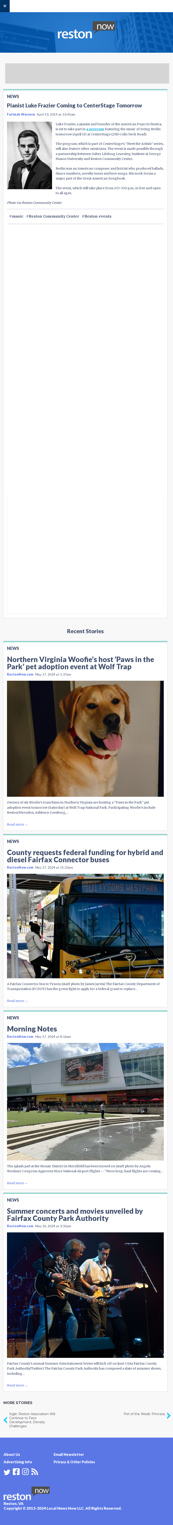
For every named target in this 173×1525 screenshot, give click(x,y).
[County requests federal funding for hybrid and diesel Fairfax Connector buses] (85, 926)
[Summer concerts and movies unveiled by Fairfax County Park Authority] (85, 1295)
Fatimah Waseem (21, 114)
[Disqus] (85, 435)
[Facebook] (16, 1471)
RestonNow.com (20, 674)
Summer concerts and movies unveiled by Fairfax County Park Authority (75, 1214)
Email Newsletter (69, 1454)
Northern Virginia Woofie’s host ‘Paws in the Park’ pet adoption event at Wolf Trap (80, 663)
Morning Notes (32, 1028)
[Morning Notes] (85, 1102)
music (17, 216)
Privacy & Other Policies (74, 1462)
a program (95, 129)
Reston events (98, 216)
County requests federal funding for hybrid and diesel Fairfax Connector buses (85, 856)
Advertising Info (18, 1462)
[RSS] (34, 1471)
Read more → (17, 824)
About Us (12, 1454)
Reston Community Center (54, 216)
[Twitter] (7, 1472)
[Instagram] (25, 1471)
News (13, 96)
